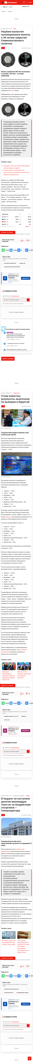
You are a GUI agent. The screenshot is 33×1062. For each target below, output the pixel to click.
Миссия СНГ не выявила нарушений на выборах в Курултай (24, 675)
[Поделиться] (29, 1058)
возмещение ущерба (22, 992)
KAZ (30, 2)
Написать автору (27, 48)
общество (22, 263)
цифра (27, 795)
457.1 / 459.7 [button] (7, 6)
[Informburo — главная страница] (11, 2)
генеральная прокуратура (11, 989)
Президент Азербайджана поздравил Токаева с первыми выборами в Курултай (8, 675)
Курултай (7, 720)
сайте (13, 90)
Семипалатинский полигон (12, 266)
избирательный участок (11, 716)
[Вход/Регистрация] (27, 2)
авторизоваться (15, 296)
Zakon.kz (8, 517)
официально (17, 393)
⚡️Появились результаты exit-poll (15, 343)
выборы (24, 716)
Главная (3, 11)
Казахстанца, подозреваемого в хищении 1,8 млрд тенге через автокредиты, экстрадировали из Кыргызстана (23, 946)
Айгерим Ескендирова (18, 795)
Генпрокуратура (8, 992)
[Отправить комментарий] (28, 299)
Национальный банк (10, 263)
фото (15, 28)
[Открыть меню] (2, 2)
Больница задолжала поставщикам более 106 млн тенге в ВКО (9, 942)
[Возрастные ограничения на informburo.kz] (23, 2)
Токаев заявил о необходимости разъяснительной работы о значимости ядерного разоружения (16, 172)
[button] (27, 6)
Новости (10, 11)
